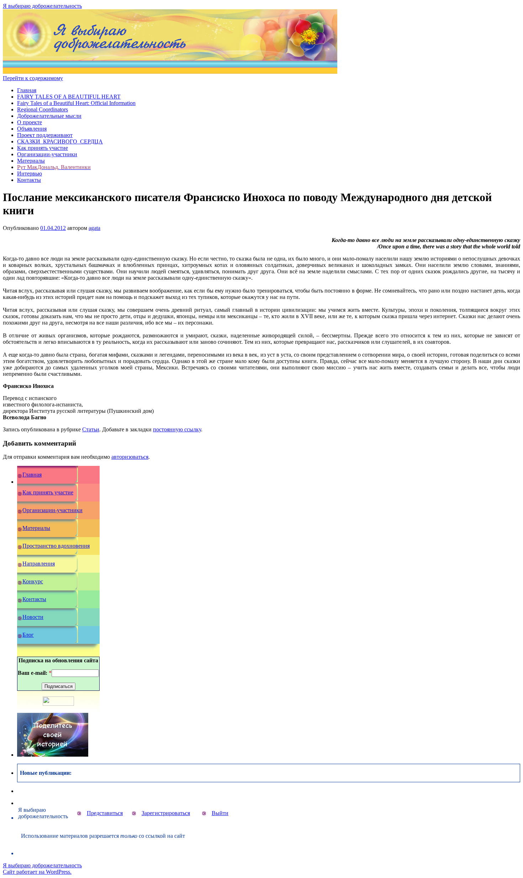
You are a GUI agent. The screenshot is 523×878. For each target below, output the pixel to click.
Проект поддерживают (45, 135)
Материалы (31, 161)
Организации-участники (47, 154)
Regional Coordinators (42, 109)
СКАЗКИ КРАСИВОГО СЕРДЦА (60, 141)
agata (94, 228)
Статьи (90, 429)
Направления (38, 564)
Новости (32, 617)
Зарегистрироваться (166, 813)
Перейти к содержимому (33, 78)
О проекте (29, 122)
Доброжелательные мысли (49, 116)
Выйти (220, 813)
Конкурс (32, 581)
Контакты (29, 180)
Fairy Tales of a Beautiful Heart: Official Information (76, 103)
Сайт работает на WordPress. (37, 872)
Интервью (29, 173)
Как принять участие (42, 148)
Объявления (32, 129)
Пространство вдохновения (56, 546)
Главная (26, 90)
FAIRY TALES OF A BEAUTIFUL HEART (69, 97)
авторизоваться (129, 457)
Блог (28, 635)
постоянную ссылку (177, 429)
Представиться (105, 813)
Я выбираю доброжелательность (42, 6)
